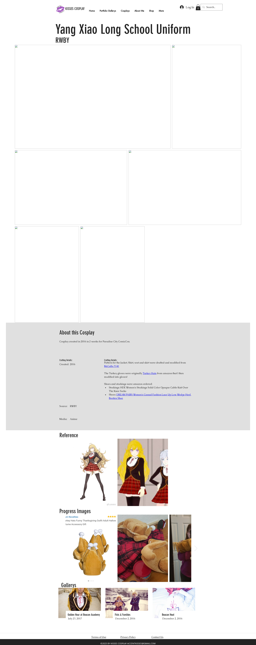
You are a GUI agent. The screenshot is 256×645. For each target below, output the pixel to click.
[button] (198, 7)
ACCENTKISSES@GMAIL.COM (141, 643)
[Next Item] (196, 548)
